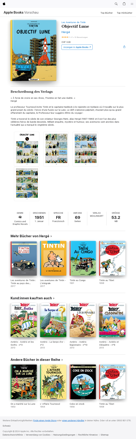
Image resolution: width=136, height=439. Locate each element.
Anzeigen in (76, 47)
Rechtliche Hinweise (88, 435)
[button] (116, 4)
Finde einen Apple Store (44, 420)
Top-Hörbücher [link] (124, 13)
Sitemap (105, 435)
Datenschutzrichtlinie (13, 435)
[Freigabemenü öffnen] (124, 47)
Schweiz (7, 426)
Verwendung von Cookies (38, 435)
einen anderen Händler (73, 420)
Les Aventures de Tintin (74, 22)
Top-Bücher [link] (107, 13)
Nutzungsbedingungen (64, 435)
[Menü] (132, 4)
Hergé (66, 32)
